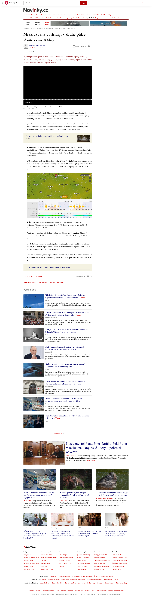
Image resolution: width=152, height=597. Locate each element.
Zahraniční (55, 15)
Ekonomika (95, 15)
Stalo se (36, 15)
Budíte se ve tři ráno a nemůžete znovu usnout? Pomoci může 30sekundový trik (65, 365)
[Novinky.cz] (35, 10)
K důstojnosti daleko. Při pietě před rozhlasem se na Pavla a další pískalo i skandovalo (67, 313)
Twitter (38, 590)
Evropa (47, 404)
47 (91, 46)
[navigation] (2, 3)
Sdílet (84, 46)
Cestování (49, 18)
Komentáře (76, 15)
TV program (99, 18)
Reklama (45, 590)
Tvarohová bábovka (83, 563)
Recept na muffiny (83, 557)
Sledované (115, 18)
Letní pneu (81, 583)
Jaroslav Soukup (34, 45)
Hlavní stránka (28, 15)
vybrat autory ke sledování (36, 48)
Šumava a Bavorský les (102, 560)
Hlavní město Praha (51, 317)
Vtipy (46, 421)
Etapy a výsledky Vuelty (48, 557)
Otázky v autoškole (118, 566)
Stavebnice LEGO (58, 583)
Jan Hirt (43, 560)
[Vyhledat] (83, 3)
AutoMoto (36, 18)
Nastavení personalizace (116, 590)
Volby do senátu (28, 566)
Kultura (88, 15)
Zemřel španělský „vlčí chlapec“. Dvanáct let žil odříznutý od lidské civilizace (74, 495)
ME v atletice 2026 (65, 563)
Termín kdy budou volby (31, 563)
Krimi (82, 15)
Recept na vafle (82, 566)
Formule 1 (62, 566)
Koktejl (109, 15)
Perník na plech (82, 569)
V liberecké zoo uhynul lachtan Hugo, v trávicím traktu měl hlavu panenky (112, 493)
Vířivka (116, 579)
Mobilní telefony (45, 583)
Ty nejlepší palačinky (83, 555)
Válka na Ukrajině (65, 15)
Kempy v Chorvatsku (101, 555)
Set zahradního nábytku (94, 579)
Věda (42, 18)
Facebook (31, 590)
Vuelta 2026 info (46, 555)
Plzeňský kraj (49, 386)
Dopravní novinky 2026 (119, 560)
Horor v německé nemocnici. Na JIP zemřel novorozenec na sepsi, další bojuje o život (63, 399)
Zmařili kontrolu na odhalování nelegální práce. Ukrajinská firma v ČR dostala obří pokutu (65, 382)
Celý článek (91, 460)
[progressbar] (57, 99)
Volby (48, 15)
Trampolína (65, 579)
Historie (55, 18)
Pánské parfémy (121, 583)
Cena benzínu (87, 576)
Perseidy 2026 (77, 576)
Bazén (44, 579)
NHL (60, 569)
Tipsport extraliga (64, 560)
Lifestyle (102, 15)
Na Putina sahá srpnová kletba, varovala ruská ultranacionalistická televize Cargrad (64, 348)
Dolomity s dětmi (99, 569)
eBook (77, 46)
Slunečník (73, 579)
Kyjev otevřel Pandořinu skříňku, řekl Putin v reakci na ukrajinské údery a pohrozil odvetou (96, 447)
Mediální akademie (67, 590)
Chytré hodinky (110, 583)
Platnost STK (116, 569)
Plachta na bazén (54, 579)
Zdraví (47, 369)
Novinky (42, 45)
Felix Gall (44, 566)
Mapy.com (53, 576)
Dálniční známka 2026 (119, 557)
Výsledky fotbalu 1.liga (66, 557)
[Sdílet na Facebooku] (88, 276)
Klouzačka (81, 579)
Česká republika (43, 282)
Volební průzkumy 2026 (31, 557)
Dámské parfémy (70, 583)
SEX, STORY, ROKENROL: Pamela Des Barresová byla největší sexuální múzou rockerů (66, 330)
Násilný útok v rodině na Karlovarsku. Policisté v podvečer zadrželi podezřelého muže (65, 296)
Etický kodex (79, 590)
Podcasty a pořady (66, 18)
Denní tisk (107, 18)
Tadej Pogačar (46, 563)
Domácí (43, 15)
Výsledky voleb (28, 560)
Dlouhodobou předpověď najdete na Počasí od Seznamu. (50, 267)
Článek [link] (27, 72)
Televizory (100, 583)
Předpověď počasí (65, 576)
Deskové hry (91, 583)
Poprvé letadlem (99, 557)
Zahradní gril (108, 579)
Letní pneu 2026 (117, 555)
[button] (57, 82)
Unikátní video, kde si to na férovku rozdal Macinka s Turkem (67, 417)
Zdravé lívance (81, 560)
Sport (75, 18)
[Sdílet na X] (91, 276)
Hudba (47, 335)
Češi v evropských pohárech (103, 576)
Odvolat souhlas (101, 590)
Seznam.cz (145, 3)
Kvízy (79, 18)
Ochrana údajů (89, 590)
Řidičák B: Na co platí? (119, 563)
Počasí (91, 18)
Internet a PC (27, 18)
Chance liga (63, 555)
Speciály (85, 18)
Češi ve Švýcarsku (100, 563)
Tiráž (57, 590)
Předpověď (60, 282)
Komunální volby (28, 569)
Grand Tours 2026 (47, 569)
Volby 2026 (27, 555)
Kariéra (51, 590)
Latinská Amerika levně (102, 566)
